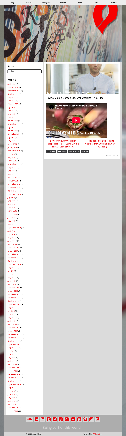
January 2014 (13, 251)
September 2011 (14, 344)
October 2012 (13, 301)
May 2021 (11, 141)
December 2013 (14, 254)
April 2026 (11, 84)
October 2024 (13, 94)
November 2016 (14, 187)
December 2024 (14, 90)
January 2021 (13, 147)
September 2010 (14, 384)
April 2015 (11, 224)
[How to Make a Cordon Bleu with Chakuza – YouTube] (82, 78)
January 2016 (13, 214)
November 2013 (14, 257)
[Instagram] (91, 419)
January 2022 (13, 131)
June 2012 (11, 314)
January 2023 (13, 121)
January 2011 (13, 371)
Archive (114, 3)
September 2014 (14, 227)
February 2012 (13, 327)
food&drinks (51, 151)
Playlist (63, 3)
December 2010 (14, 374)
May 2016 (11, 204)
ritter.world (62, 151)
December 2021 (14, 134)
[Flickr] (73, 419)
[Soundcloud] (29, 419)
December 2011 (14, 334)
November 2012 (14, 297)
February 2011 (13, 368)
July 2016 (11, 197)
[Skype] (85, 419)
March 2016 (12, 211)
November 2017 (14, 164)
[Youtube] (79, 419)
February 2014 (13, 247)
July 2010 (11, 391)
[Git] (61, 419)
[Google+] (67, 419)
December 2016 (14, 184)
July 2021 (11, 137)
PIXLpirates (97, 434)
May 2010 (11, 398)
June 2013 (11, 274)
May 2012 (11, 317)
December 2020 (14, 151)
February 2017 (13, 181)
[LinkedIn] (42, 419)
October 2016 (13, 191)
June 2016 (11, 201)
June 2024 (11, 101)
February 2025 (13, 87)
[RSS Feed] (97, 419)
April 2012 (11, 321)
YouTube (85, 151)
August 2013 (12, 267)
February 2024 (13, 104)
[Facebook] (36, 419)
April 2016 (11, 207)
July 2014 (11, 234)
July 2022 (11, 127)
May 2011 (11, 358)
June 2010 (11, 394)
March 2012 (12, 324)
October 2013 (13, 261)
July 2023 (11, 107)
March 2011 (12, 364)
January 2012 (13, 331)
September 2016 (14, 194)
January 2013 (13, 291)
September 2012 (14, 304)
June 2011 (11, 354)
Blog (12, 3)
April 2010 (11, 401)
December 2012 (14, 294)
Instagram (46, 3)
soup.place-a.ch (74, 151)
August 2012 (12, 307)
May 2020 (11, 157)
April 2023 (11, 117)
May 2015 (11, 221)
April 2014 (11, 241)
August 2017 (12, 167)
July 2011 (11, 351)
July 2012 (11, 311)
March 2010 (12, 404)
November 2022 (14, 124)
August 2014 (12, 231)
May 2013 (11, 277)
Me (96, 3)
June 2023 (11, 111)
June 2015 (11, 217)
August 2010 (12, 388)
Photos (29, 3)
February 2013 (13, 287)
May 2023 (11, 114)
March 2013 (12, 284)
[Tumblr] (48, 419)
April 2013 (11, 281)
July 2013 (11, 271)
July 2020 (11, 154)
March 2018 (12, 161)
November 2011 (14, 337)
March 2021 (12, 144)
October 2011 (13, 341)
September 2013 (14, 264)
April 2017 (11, 174)
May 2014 (11, 237)
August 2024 (12, 97)
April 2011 (11, 361)
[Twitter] (54, 419)
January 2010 (13, 411)
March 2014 (12, 244)
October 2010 (13, 381)
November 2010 (14, 378)
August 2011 (12, 348)
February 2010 (13, 408)
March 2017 (12, 177)
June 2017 (11, 171)
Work (80, 3)
